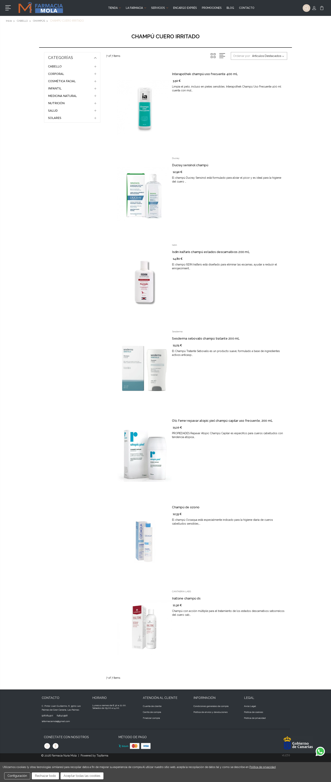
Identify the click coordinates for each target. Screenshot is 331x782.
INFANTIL (54, 88)
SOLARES (54, 118)
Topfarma (102, 755)
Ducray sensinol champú (190, 165)
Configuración (17, 776)
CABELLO (55, 66)
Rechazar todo (45, 776)
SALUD (53, 110)
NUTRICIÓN (56, 103)
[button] (8, 7)
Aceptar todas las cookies (82, 776)
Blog (230, 7)
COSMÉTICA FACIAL (62, 81)
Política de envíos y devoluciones (210, 712)
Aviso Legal (250, 706)
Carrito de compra (152, 712)
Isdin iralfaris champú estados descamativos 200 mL (211, 252)
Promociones (212, 7)
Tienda (113, 7)
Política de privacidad (255, 718)
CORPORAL (56, 74)
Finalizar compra (151, 718)
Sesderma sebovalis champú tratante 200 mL (206, 338)
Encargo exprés (185, 7)
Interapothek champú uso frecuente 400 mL (205, 74)
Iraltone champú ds (186, 598)
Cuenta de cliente (152, 706)
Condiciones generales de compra (211, 706)
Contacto (246, 7)
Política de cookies (253, 712)
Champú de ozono (185, 507)
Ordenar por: (242, 56)
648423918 (62, 715)
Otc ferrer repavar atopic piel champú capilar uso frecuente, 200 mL (222, 421)
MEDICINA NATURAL (62, 96)
